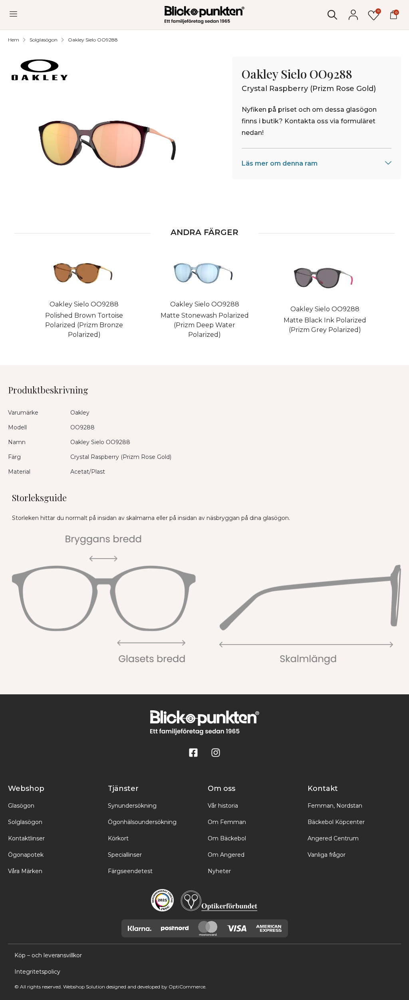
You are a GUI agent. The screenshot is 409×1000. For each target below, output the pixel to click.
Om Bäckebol (227, 838)
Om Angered (226, 854)
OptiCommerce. (187, 987)
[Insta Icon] (216, 753)
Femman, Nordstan (335, 805)
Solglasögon (44, 40)
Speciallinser (125, 854)
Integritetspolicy (37, 971)
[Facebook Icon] (193, 753)
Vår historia (223, 805)
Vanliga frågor (326, 854)
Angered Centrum (333, 838)
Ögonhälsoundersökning (142, 822)
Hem (13, 40)
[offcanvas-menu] (13, 14)
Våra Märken (25, 871)
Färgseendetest (130, 871)
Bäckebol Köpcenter (336, 822)
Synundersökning (132, 805)
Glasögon (21, 805)
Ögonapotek (26, 854)
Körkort (118, 838)
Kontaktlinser (26, 838)
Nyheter (219, 871)
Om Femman (227, 822)
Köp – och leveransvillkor (48, 955)
